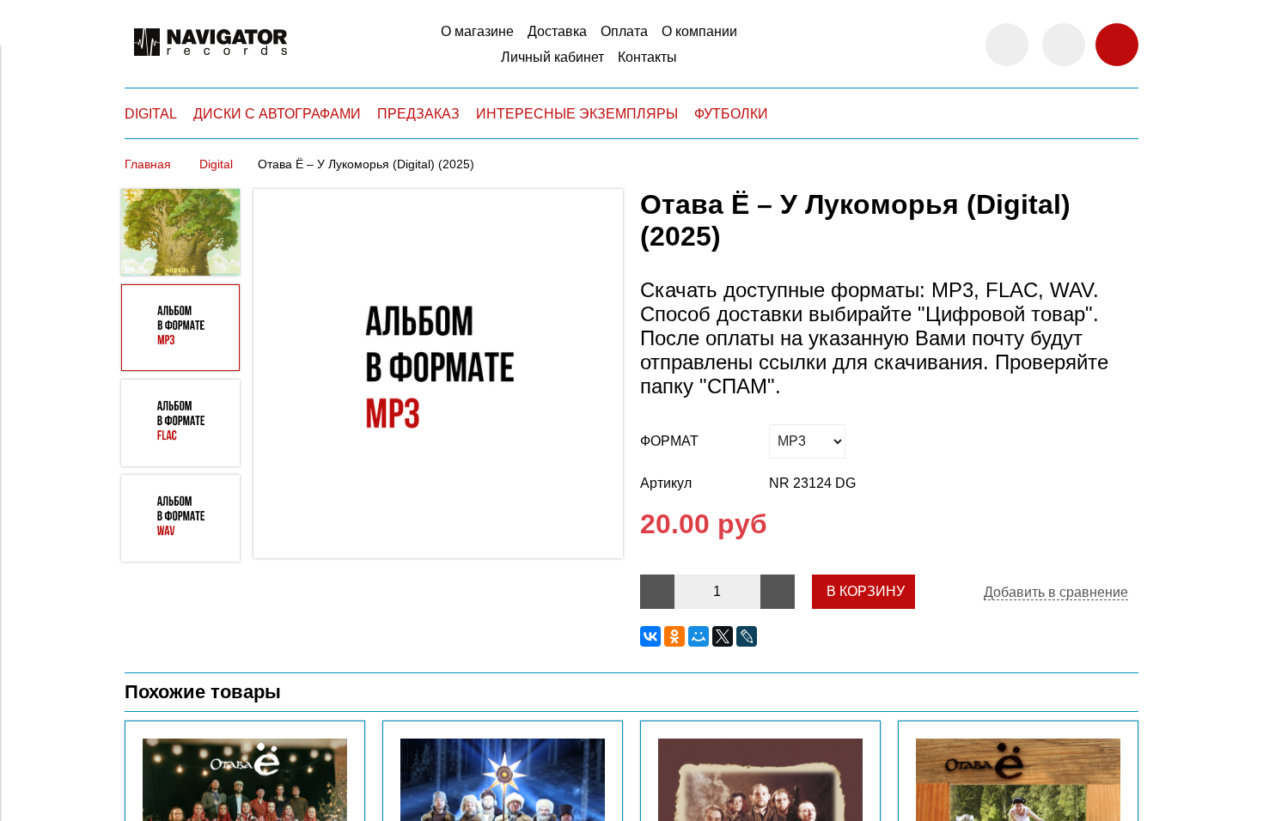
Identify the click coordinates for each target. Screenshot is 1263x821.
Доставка (557, 31)
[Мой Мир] (698, 636)
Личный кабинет (552, 57)
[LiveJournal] (746, 636)
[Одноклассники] (674, 636)
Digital (216, 164)
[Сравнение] (1063, 44)
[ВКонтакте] (650, 636)
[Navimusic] (210, 63)
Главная (148, 164)
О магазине (477, 31)
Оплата (624, 31)
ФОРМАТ (669, 441)
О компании (699, 31)
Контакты (647, 57)
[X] (722, 636)
